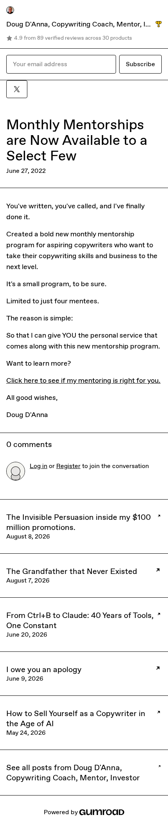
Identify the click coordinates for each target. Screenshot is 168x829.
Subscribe (140, 64)
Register (68, 466)
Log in (38, 466)
